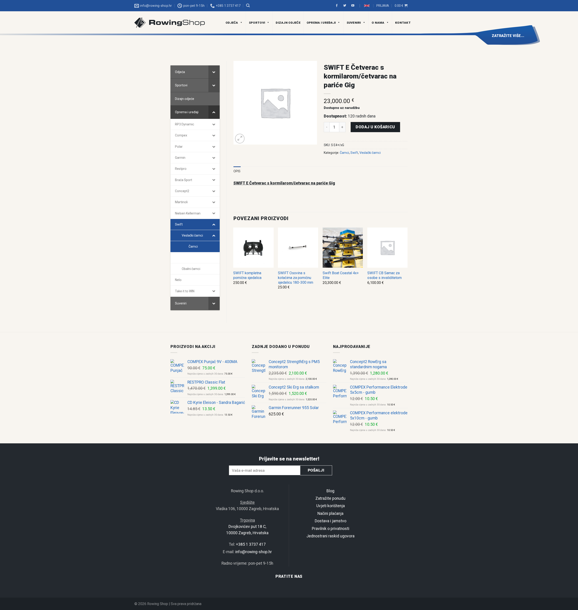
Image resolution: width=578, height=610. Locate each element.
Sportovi (257, 22)
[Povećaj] (240, 138)
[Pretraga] (248, 5)
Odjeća (232, 22)
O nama (378, 22)
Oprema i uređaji (321, 22)
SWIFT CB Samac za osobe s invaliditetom (384, 275)
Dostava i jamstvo (330, 521)
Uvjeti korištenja (330, 506)
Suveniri (354, 22)
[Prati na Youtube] (353, 5)
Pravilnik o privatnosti (330, 528)
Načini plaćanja (330, 513)
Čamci (344, 152)
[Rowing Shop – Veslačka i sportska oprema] (175, 23)
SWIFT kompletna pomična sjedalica (247, 275)
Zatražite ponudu (330, 498)
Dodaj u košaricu (375, 127)
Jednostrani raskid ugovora (330, 536)
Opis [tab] (237, 171)
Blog (330, 491)
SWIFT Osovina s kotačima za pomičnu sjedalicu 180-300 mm (295, 277)
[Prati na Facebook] (337, 5)
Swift (354, 152)
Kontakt (403, 22)
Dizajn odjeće (288, 22)
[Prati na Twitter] (345, 5)
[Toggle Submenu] (214, 71)
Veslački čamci (370, 152)
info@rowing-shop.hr (253, 552)
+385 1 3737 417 (251, 544)
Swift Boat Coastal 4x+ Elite (341, 275)
